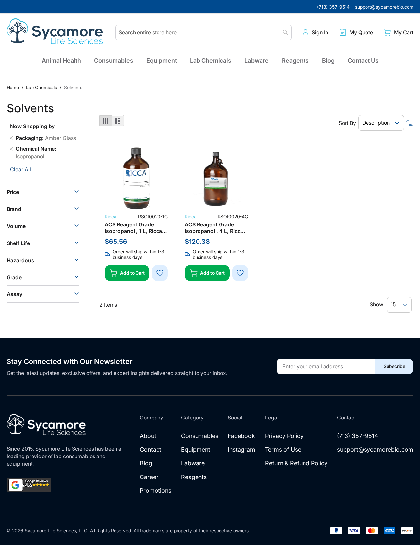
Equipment (161, 60)
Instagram (241, 449)
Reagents (295, 60)
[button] (315, 32)
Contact (150, 449)
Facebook (241, 435)
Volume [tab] (16, 226)
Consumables (113, 60)
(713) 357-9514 (357, 435)
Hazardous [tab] (20, 260)
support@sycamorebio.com (375, 449)
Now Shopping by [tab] (32, 126)
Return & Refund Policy (296, 463)
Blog (328, 60)
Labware (256, 60)
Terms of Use (283, 449)
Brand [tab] (14, 209)
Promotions (155, 490)
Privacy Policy (284, 435)
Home (13, 87)
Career (149, 477)
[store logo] (56, 32)
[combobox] (204, 32)
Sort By (347, 123)
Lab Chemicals (210, 60)
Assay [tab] (14, 294)
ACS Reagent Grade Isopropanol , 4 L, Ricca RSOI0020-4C (214, 227)
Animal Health (61, 60)
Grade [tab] (14, 277)
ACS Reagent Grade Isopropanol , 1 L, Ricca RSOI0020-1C (133, 227)
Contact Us (363, 60)
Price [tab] (13, 192)
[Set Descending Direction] (409, 123)
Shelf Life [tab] (18, 243)
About (148, 435)
